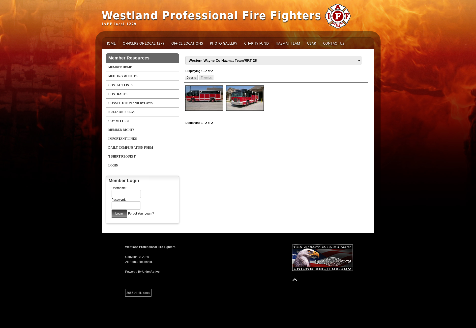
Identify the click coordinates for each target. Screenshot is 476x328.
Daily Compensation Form (130, 147)
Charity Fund (256, 43)
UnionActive (151, 271)
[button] (191, 78)
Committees (118, 121)
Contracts (117, 94)
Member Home (120, 67)
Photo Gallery (223, 43)
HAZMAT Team (288, 43)
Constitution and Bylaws (130, 103)
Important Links (122, 138)
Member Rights (121, 130)
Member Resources (128, 57)
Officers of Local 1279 (143, 43)
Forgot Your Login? (141, 213)
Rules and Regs (121, 112)
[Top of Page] (295, 279)
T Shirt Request (122, 156)
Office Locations (187, 43)
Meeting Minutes (123, 76)
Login (113, 165)
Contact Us (333, 43)
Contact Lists (120, 85)
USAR (311, 43)
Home (110, 43)
